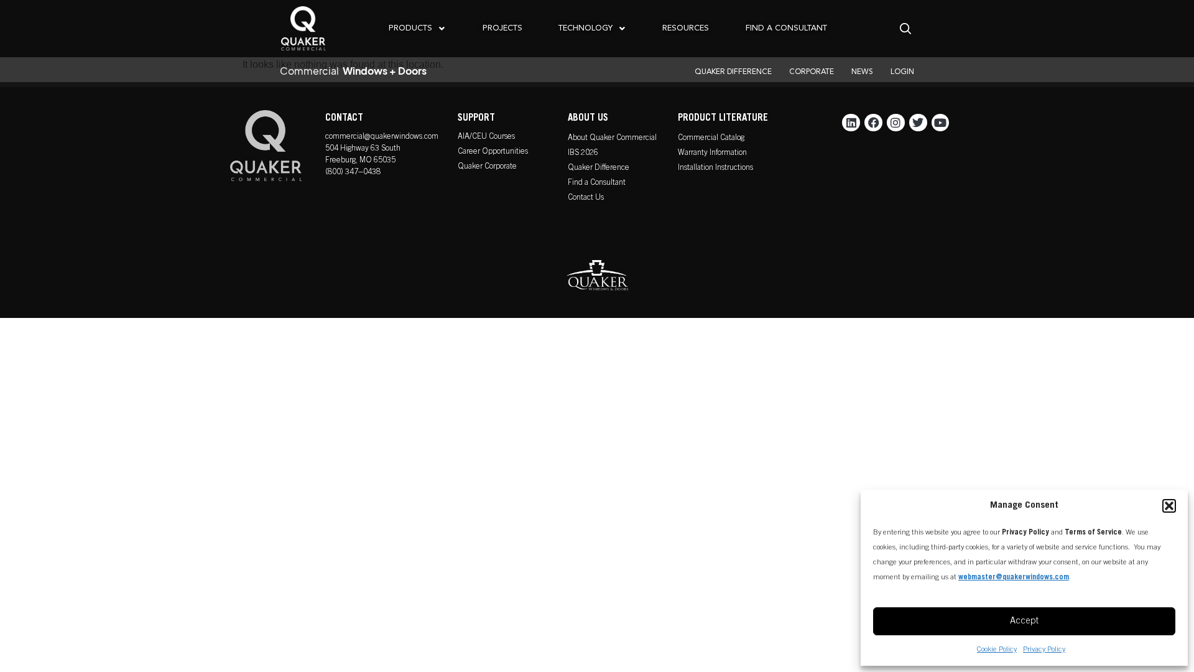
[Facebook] (873, 123)
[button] (1169, 506)
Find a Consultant (597, 183)
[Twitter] (918, 123)
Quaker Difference (598, 168)
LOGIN (902, 72)
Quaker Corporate (487, 167)
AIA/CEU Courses (486, 137)
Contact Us (586, 198)
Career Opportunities (493, 152)
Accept (1024, 621)
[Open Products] (441, 28)
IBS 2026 (583, 153)
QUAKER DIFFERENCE (733, 72)
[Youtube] (941, 123)
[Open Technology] (622, 28)
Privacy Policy (1044, 649)
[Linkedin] (851, 123)
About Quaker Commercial (612, 138)
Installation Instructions (715, 168)
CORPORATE (811, 72)
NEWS (862, 72)
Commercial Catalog (711, 138)
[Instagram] (896, 123)
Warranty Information (712, 153)
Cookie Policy (997, 649)
